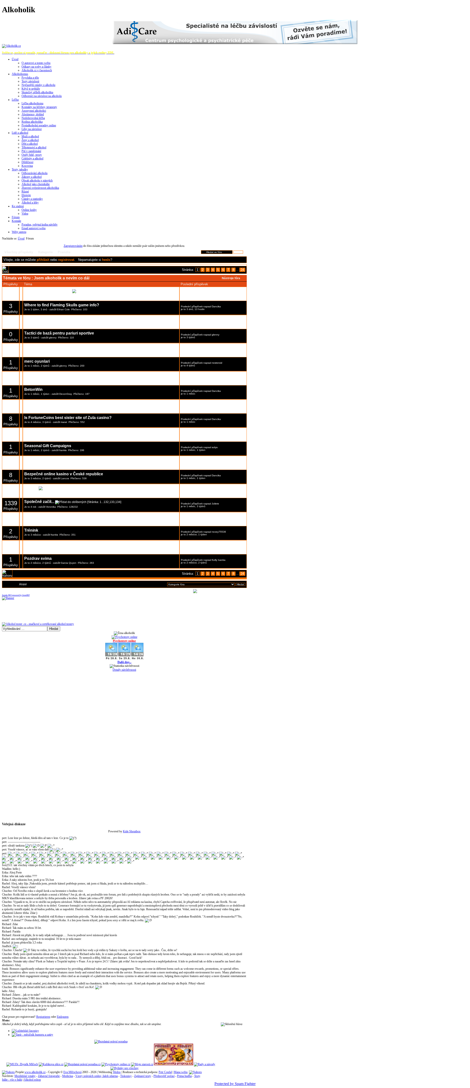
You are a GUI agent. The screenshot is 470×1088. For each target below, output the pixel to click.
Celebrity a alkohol (32, 158)
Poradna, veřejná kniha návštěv (40, 224)
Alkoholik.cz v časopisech (37, 70)
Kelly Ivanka (218, 560)
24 (242, 270)
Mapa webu (181, 1072)
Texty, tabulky (20, 169)
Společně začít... (39, 502)
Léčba (15, 99)
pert (4, 838)
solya (215, 447)
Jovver (64, 520)
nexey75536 (219, 531)
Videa (25, 213)
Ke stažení (18, 206)
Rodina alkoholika (32, 121)
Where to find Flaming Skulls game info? (61, 305)
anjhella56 (217, 433)
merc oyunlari (37, 361)
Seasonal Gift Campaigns (47, 446)
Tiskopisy (126, 1076)
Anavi (23, 584)
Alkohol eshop (32, 1079)
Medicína (67, 1076)
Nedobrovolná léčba (33, 118)
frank (5, 968)
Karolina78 (218, 489)
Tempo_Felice (67, 464)
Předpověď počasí (164, 1076)
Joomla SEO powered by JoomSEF (16, 595)
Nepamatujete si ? (95, 260)
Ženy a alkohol (30, 140)
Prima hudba (184, 1076)
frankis (63, 450)
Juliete (215, 503)
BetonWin (33, 389)
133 (112, 502)
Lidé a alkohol (20, 132)
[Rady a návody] (204, 1064)
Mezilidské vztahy (24, 1076)
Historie (26, 195)
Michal (64, 295)
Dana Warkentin (221, 348)
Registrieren (43, 1016)
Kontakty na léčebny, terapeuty (39, 107)
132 (106, 502)
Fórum (16, 217)
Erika (5, 872)
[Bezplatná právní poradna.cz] (82, 1064)
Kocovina (27, 165)
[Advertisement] (124, 242)
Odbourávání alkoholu (34, 173)
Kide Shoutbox (132, 831)
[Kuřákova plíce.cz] (51, 1064)
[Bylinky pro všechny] (124, 1068)
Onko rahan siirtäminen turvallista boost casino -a (70, 319)
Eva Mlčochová (72, 1072)
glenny (53, 337)
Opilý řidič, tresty (32, 154)
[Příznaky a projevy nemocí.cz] (173, 1064)
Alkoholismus (20, 74)
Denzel (216, 377)
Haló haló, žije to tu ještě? (47, 290)
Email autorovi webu (34, 228)
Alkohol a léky (30, 202)
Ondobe (54, 380)
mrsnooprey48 (220, 320)
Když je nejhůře (31, 88)
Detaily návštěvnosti (124, 669)
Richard (6, 924)
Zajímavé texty (142, 1076)
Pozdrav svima (38, 558)
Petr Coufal (165, 1072)
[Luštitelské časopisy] (25, 1030)
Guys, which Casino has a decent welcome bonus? (71, 460)
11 (122, 291)
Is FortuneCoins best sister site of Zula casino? (68, 418)
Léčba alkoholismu (32, 103)
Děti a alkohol (30, 143)
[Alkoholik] (11, 46)
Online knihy (29, 210)
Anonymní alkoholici (34, 110)
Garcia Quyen (68, 563)
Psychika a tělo (30, 77)
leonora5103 (64, 323)
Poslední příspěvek (192, 292)
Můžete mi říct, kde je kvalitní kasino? (58, 516)
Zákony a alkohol (32, 177)
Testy (197, 1076)
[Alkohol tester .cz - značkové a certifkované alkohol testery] (38, 624)
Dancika (216, 306)
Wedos (117, 1072)
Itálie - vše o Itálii (12, 1079)
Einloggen (63, 1016)
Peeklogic (33, 432)
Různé (25, 191)
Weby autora (19, 232)
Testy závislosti (30, 81)
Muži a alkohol (30, 136)
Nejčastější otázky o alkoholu (38, 85)
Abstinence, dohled (33, 114)
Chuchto (7, 891)
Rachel (6, 883)
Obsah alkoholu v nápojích (37, 180)
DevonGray (65, 394)
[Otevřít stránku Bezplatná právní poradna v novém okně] (111, 1041)
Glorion (31, 488)
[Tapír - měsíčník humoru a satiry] (32, 1034)
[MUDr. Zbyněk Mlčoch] (22, 1064)
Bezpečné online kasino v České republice (63, 474)
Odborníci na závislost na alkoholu (42, 96)
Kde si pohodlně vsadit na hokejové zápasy (64, 375)
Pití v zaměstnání (31, 151)
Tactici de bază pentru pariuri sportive (59, 333)
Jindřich (6, 946)
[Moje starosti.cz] (142, 1064)
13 (130, 291)
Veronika (51, 506)
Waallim (6, 869)
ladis (4, 991)
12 (126, 291)
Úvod (15, 59)
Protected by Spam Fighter (235, 1084)
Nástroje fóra (231, 278)
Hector (215, 517)
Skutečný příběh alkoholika (37, 92)
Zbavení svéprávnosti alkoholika (40, 188)
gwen (64, 549)
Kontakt (16, 221)
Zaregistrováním (73, 246)
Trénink (31, 530)
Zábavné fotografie (49, 1076)
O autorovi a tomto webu (36, 63)
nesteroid (217, 362)
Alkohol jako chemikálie (36, 184)
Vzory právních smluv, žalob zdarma (96, 1076)
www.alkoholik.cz (35, 1072)
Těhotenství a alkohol (34, 147)
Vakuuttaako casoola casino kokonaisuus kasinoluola (74, 347)
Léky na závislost (32, 129)
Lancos (65, 478)
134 (117, 502)
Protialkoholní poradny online (39, 125)
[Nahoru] (8, 1072)
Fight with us (36, 544)
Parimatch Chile (39, 404)
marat (64, 422)
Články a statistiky (32, 199)
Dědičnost (27, 162)
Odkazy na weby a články (36, 66)
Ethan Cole (63, 309)
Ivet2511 (7, 865)
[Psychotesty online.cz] (115, 1064)
